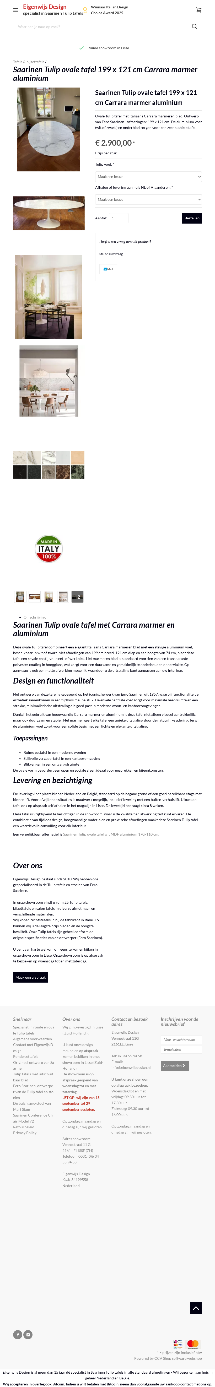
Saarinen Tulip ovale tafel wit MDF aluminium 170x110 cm (110, 834)
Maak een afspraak (30, 977)
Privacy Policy (24, 1132)
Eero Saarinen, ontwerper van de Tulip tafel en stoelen (33, 1091)
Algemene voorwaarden (32, 1039)
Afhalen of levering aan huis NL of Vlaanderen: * (134, 187)
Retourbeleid (23, 1127)
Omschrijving (35, 617)
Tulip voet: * (105, 164)
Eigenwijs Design (53, 9)
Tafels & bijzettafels (28, 61)
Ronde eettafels (25, 1056)
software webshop (187, 1358)
